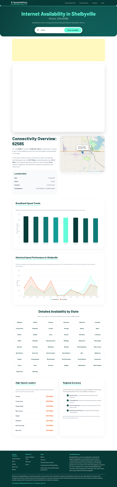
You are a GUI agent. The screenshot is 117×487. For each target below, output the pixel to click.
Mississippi (97, 340)
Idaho (97, 328)
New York (35, 353)
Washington (81, 365)
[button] (82, 152)
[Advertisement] (58, 50)
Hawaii (82, 328)
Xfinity (14, 469)
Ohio (82, 353)
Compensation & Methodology (49, 465)
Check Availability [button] (72, 30)
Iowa (50, 334)
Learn (102, 3)
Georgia (66, 328)
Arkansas (66, 322)
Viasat (14, 464)
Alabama (19, 322)
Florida (51, 328)
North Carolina (50, 353)
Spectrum (15, 467)
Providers (94, 3)
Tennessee (97, 359)
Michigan (66, 340)
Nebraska (51, 347)
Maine (19, 340)
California (82, 322)
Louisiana (97, 334)
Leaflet (88, 171)
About (42, 457)
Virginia (66, 365)
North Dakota (66, 353)
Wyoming (35, 371)
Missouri (19, 347)
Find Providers (16, 458)
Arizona (50, 322)
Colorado (97, 322)
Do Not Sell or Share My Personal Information (50, 469)
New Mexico (19, 353)
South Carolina (66, 359)
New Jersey (97, 347)
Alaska (35, 322)
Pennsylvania (35, 359)
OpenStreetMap (95, 171)
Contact (43, 459)
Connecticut (19, 328)
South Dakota (82, 359)
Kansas (66, 334)
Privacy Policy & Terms (47, 462)
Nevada (66, 347)
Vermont (50, 365)
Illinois (19, 334)
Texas (19, 365)
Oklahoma (97, 353)
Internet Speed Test (70, 3)
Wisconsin (19, 371)
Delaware (35, 328)
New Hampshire (82, 347)
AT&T (13, 461)
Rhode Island (51, 359)
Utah (35, 365)
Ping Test (28, 461)
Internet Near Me (83, 3)
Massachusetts (50, 340)
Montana (35, 347)
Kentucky (82, 334)
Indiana (35, 334)
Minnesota (82, 340)
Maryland (35, 340)
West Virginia (97, 365)
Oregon (19, 359)
